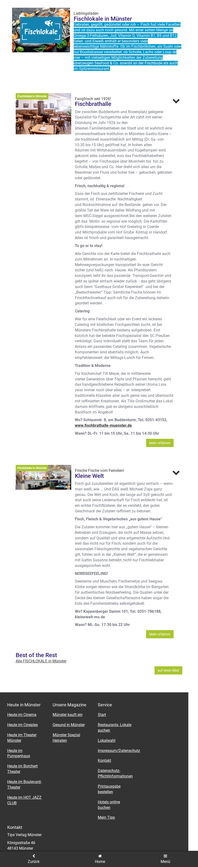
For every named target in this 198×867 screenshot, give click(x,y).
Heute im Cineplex (22, 724)
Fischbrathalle (93, 104)
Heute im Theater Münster (21, 738)
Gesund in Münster (69, 724)
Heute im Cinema (21, 714)
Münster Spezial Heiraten (66, 738)
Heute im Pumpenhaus (18, 753)
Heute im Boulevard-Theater (24, 784)
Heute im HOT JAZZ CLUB (24, 800)
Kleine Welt (89, 476)
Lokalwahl (106, 740)
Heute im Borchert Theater (22, 769)
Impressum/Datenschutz (117, 750)
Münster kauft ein (68, 714)
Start (102, 714)
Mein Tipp (106, 817)
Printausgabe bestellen (109, 789)
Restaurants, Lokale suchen (114, 727)
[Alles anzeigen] (176, 101)
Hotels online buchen (109, 805)
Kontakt (104, 760)
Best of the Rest (36, 655)
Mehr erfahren (159, 443)
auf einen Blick (168, 670)
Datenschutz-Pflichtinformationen (115, 773)
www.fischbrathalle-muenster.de (103, 425)
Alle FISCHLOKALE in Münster (41, 661)
